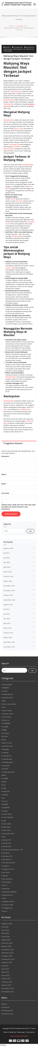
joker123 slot (7, 743)
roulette (5, 795)
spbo (4, 898)
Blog (4, 701)
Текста (5, 911)
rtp (4, 798)
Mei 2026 (7, 562)
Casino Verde (7, 710)
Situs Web (5, 493)
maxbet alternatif (8, 772)
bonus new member (9, 704)
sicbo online (7, 830)
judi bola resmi (8, 746)
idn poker (6, 733)
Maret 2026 (8, 572)
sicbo (4, 821)
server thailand (8, 817)
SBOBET (5, 804)
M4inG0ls (7, 47)
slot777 (5, 885)
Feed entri (6, 1007)
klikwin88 (6, 749)
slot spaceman (8, 879)
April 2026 (7, 567)
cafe (4, 707)
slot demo (6, 853)
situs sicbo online (9, 833)
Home (11, 26)
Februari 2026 (8, 576)
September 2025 (9, 600)
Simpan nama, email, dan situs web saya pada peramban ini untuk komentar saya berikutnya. (18, 507)
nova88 (5, 778)
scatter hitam (7, 814)
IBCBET (5, 730)
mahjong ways (8, 49)
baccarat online (8, 697)
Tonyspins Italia (8, 905)
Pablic (4, 782)
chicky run (6, 720)
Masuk (5, 1004)
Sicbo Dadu (6, 827)
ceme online (7, 717)
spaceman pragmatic (10, 892)
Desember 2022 (9, 647)
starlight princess (8, 901)
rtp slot (5, 801)
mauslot (5, 769)
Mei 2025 (7, 619)
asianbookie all (8, 694)
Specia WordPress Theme (19, 1036)
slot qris (5, 876)
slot (4, 837)
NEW (4, 775)
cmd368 (5, 727)
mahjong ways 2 (18, 49)
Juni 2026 (7, 558)
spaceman (6, 888)
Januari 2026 (8, 581)
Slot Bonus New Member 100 (13, 850)
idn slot (5, 736)
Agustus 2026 (8, 548)
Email (4, 484)
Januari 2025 (8, 637)
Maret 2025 (8, 628)
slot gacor (6, 866)
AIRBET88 (6, 688)
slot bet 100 (7, 840)
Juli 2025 (6, 609)
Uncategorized (21, 26)
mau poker (6, 765)
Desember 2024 (9, 642)
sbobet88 (6, 808)
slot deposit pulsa (9, 863)
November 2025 (9, 590)
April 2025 (7, 623)
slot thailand (7, 882)
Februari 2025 (8, 633)
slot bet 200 (7, 843)
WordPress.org (8, 1014)
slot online (6, 872)
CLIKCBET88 (6, 723)
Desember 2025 (9, 586)
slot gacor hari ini (8, 869)
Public (5, 788)
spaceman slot (8, 895)
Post (4, 785)
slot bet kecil (7, 846)
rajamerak (6, 791)
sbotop (5, 811)
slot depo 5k (7, 859)
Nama (4, 474)
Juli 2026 (6, 553)
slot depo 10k (7, 856)
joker (4, 740)
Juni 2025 (7, 614)
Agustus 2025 (8, 604)
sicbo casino (7, 824)
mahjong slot (30, 47)
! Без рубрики (7, 685)
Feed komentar (8, 1010)
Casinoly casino (8, 714)
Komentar (5, 456)
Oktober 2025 (8, 595)
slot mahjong (27, 49)
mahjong (5, 753)
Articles (5, 691)
